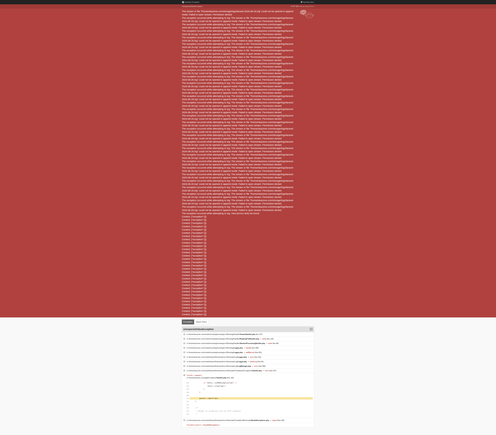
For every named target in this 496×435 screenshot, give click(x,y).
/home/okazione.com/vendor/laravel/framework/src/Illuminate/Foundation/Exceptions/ (225, 371)
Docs (308, 2)
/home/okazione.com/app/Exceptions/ (207, 378)
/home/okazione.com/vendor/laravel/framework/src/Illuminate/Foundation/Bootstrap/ (228, 420)
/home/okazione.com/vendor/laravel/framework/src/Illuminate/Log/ (217, 357)
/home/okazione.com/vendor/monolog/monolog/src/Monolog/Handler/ (221, 334)
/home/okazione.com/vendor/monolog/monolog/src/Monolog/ (215, 348)
